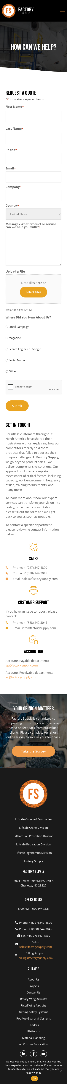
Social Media (17, 360)
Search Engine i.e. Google (25, 349)
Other (12, 371)
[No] (61, 1070)
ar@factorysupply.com (21, 677)
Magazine (15, 338)
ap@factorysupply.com (22, 665)
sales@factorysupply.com (35, 947)
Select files (33, 292)
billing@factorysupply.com (36, 958)
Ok (34, 1078)
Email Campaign (19, 327)
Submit (17, 406)
